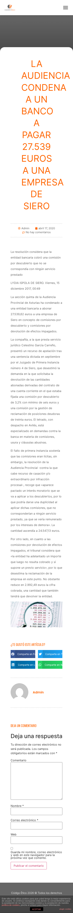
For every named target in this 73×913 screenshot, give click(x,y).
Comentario (18, 760)
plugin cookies (65, 909)
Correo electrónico (24, 820)
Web (13, 834)
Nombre (17, 805)
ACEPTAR (36, 909)
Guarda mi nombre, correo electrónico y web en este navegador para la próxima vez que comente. (36, 855)
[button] (65, 8)
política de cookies (11, 905)
